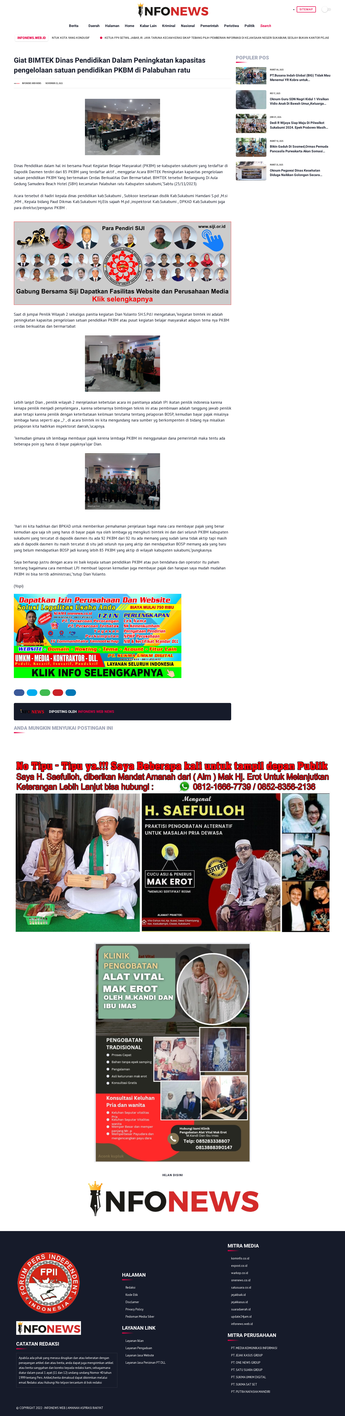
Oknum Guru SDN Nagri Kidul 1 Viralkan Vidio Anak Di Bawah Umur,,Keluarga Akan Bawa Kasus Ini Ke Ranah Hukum (299, 101)
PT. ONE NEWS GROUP (245, 1363)
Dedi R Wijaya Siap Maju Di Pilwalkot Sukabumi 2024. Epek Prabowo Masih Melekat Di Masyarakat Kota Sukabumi (299, 125)
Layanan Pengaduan (139, 1348)
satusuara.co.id (241, 1287)
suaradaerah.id (241, 1309)
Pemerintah (209, 26)
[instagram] (319, 1408)
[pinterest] (58, 692)
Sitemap (306, 9)
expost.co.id (239, 1266)
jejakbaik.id (238, 1295)
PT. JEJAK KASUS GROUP (247, 1355)
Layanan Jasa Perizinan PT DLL (145, 1363)
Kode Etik (132, 1295)
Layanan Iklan (135, 1341)
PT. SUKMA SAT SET (244, 1384)
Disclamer (132, 1302)
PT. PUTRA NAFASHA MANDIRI (250, 1392)
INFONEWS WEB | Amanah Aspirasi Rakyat (73, 1408)
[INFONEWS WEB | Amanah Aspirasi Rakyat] (172, 16)
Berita (73, 26)
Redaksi (130, 1287)
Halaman (112, 26)
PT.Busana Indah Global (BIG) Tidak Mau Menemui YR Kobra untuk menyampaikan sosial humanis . (300, 77)
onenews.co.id (240, 1280)
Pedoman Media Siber (140, 1317)
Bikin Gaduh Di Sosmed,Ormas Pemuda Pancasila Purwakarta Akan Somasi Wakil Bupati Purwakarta (299, 149)
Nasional (188, 26)
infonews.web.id (242, 1324)
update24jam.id (241, 1317)
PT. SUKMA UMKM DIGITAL (248, 1377)
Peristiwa (231, 26)
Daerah (94, 26)
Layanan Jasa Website (140, 1355)
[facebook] (19, 692)
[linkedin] (70, 692)
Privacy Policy (134, 1309)
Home (129, 26)
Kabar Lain (148, 26)
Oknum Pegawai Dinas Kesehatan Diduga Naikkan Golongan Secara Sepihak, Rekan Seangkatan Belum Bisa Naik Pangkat (299, 173)
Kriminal (168, 26)
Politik (250, 26)
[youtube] (326, 1408)
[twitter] (32, 692)
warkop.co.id (239, 1273)
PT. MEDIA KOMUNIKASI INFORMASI (254, 1348)
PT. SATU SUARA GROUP (246, 1370)
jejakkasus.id (239, 1302)
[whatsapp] (45, 692)
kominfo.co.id (240, 1258)
